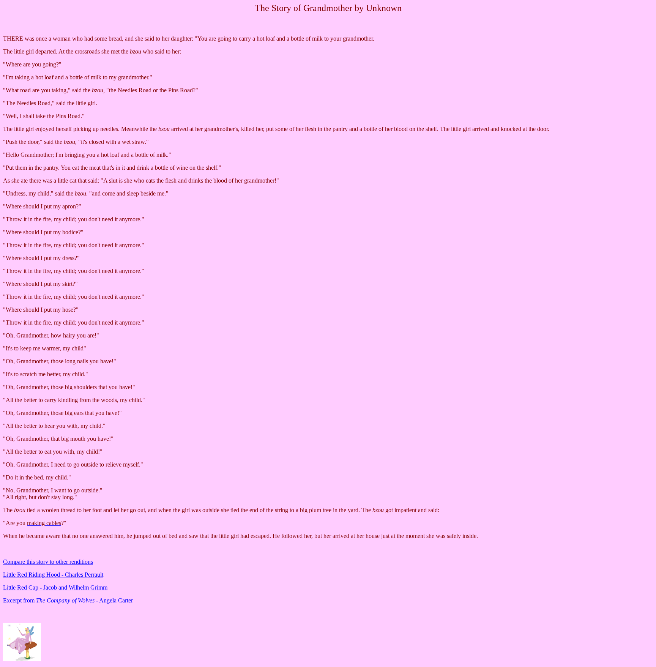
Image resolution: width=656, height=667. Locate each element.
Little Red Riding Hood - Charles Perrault (53, 574)
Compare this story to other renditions (48, 561)
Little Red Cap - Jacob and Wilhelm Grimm (55, 587)
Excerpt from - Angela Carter (68, 600)
